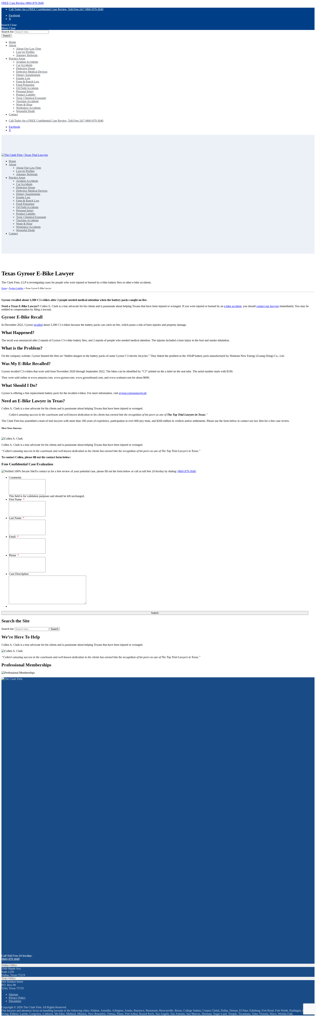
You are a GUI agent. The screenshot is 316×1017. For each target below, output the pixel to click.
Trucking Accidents (27, 101)
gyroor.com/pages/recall (132, 393)
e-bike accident (232, 306)
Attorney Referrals (26, 55)
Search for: (7, 31)
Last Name (16, 518)
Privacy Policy (17, 997)
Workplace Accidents (28, 107)
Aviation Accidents (27, 61)
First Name (17, 499)
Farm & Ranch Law (27, 81)
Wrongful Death (25, 111)
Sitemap (13, 994)
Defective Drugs (25, 68)
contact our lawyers (267, 306)
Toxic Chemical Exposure (31, 98)
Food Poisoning (25, 84)
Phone (14, 555)
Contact (13, 114)
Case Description (19, 573)
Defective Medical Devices (31, 71)
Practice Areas (17, 58)
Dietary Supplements (28, 75)
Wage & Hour (24, 104)
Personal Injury (25, 91)
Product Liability (25, 94)
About (12, 45)
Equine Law (23, 78)
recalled (38, 324)
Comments (15, 477)
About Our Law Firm (28, 48)
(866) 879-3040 (187, 471)
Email (13, 536)
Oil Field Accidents (27, 88)
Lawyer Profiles (25, 52)
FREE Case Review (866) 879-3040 (22, 3)
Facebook (14, 15)
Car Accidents (24, 65)
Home (12, 42)
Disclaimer (15, 1001)
